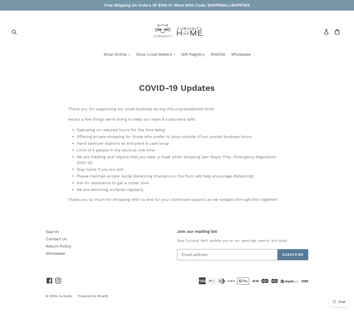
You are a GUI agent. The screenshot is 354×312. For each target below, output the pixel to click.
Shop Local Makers (154, 54)
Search (52, 231)
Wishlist (217, 54)
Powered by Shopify (93, 296)
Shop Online (116, 54)
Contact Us (56, 239)
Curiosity (65, 296)
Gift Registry (192, 54)
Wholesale (240, 54)
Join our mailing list (197, 231)
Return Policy (58, 246)
